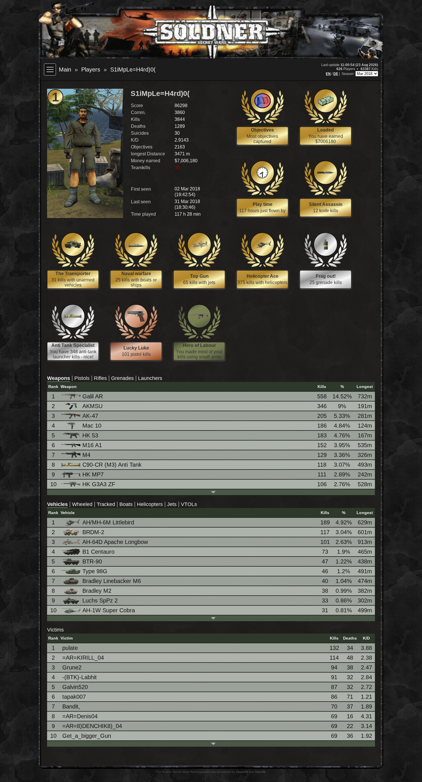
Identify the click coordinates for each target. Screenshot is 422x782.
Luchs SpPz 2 (100, 600)
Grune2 (72, 667)
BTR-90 (92, 561)
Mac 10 (91, 425)
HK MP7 (93, 474)
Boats (126, 504)
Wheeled (82, 504)
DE (335, 74)
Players (90, 69)
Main (65, 69)
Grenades (122, 378)
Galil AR (92, 396)
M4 (86, 455)
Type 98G (94, 571)
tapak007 (74, 697)
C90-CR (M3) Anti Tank (112, 465)
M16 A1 (92, 445)
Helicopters (150, 504)
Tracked (106, 504)
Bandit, (71, 706)
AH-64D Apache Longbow (115, 542)
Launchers (150, 378)
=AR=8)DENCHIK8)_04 (92, 726)
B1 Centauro (98, 552)
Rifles (100, 378)
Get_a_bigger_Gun (86, 736)
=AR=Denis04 (80, 716)
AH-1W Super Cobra (108, 610)
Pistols (82, 378)
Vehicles (57, 504)
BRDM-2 (93, 532)
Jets (172, 504)
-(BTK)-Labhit (79, 677)
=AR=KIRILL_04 (83, 657)
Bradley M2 (96, 591)
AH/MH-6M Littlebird (108, 522)
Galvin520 (75, 687)
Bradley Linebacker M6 (111, 581)
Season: (348, 74)
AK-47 (90, 416)
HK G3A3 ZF (98, 484)
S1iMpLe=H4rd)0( (133, 69)
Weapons (58, 378)
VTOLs (189, 504)
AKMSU (92, 406)
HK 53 (90, 435)
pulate (70, 648)
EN (328, 74)
